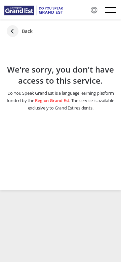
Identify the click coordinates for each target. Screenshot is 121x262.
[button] (94, 10)
